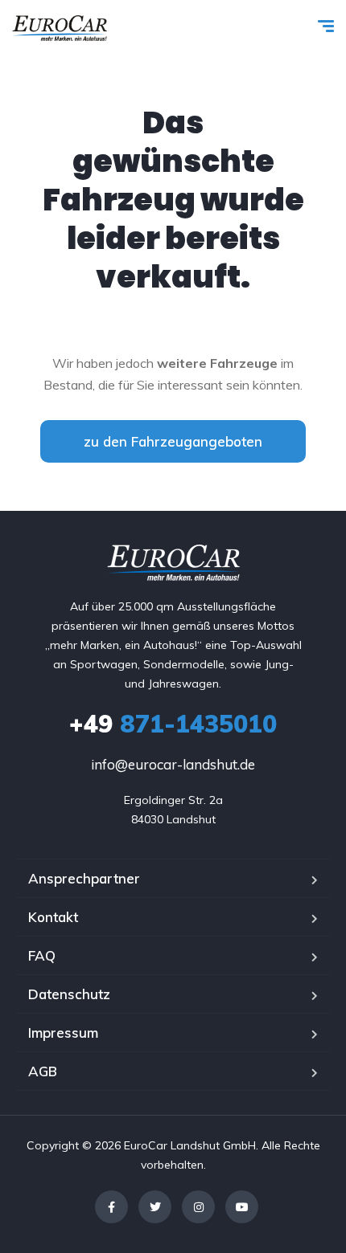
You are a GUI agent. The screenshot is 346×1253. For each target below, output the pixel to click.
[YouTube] (241, 1206)
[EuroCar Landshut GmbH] (59, 28)
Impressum (63, 1032)
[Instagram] (198, 1206)
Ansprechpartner (84, 878)
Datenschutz (69, 994)
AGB (42, 1071)
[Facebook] (111, 1206)
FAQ (42, 955)
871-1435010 (173, 723)
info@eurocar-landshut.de (173, 764)
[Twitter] (154, 1206)
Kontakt (53, 916)
